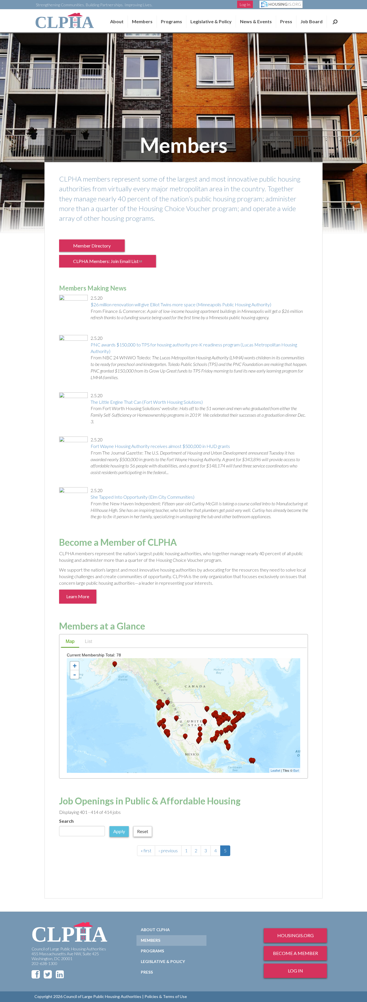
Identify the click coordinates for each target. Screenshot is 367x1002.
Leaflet (275, 770)
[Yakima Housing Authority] (162, 705)
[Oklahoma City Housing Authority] (200, 729)
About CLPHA (155, 929)
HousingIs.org (295, 935)
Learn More (77, 596)
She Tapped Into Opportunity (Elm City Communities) (142, 497)
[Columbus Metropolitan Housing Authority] (223, 720)
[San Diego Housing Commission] (168, 735)
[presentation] (70, 642)
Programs (152, 950)
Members (142, 21)
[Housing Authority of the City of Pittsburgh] (228, 719)
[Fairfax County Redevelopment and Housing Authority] (233, 723)
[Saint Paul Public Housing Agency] (207, 709)
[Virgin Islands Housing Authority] (253, 761)
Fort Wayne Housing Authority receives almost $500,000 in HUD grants (160, 446)
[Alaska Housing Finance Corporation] (114, 664)
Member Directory (92, 245)
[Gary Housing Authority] (216, 717)
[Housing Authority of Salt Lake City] (176, 719)
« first (146, 850)
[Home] (64, 20)
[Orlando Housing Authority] (226, 743)
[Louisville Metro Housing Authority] (219, 724)
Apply (119, 831)
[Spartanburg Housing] (225, 731)
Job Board (311, 21)
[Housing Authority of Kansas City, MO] (204, 722)
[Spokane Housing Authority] (167, 703)
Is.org (284, 4)
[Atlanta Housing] (221, 733)
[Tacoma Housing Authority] (159, 704)
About (117, 21)
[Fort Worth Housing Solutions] (200, 735)
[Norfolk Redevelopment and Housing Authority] (234, 727)
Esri (296, 770)
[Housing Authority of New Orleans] (212, 740)
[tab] (70, 642)
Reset (142, 831)
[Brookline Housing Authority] (243, 715)
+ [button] (75, 665)
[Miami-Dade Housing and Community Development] (228, 748)
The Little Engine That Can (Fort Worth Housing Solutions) (147, 402)
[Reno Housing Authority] (163, 721)
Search (335, 21)
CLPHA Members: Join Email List (111, 262)
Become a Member (295, 953)
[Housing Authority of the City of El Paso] (185, 737)
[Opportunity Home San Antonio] (198, 741)
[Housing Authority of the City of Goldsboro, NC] (231, 730)
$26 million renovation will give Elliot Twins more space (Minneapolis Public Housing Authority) (181, 304)
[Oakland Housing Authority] (159, 725)
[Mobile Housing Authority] (215, 739)
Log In (245, 4)
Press (286, 21)
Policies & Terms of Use (166, 996)
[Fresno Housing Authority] (163, 727)
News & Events (256, 21)
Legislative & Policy (211, 21)
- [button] (75, 674)
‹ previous (168, 850)
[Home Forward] (159, 708)
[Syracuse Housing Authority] (235, 713)
